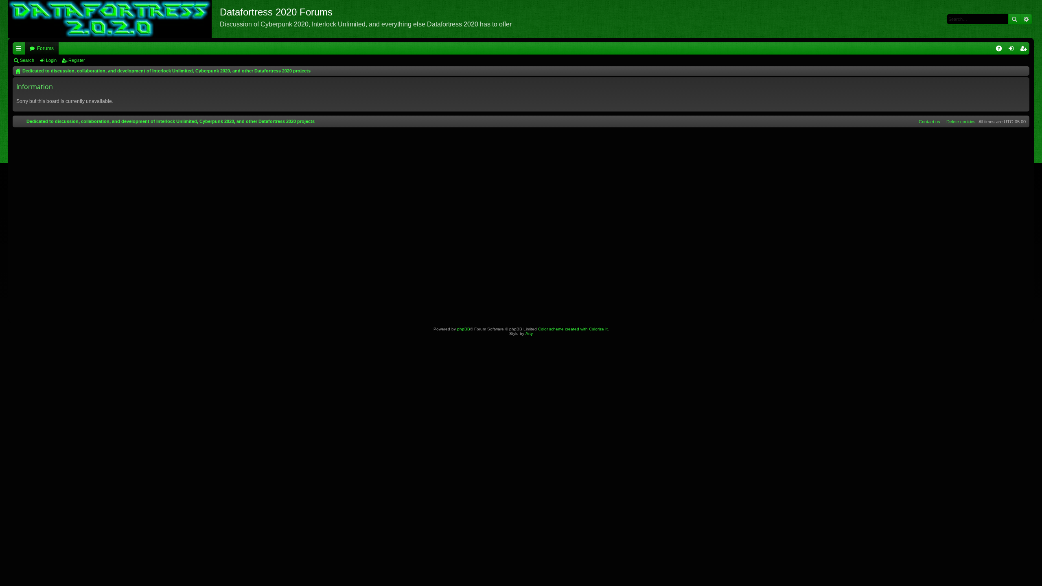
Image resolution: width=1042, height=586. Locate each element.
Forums (45, 48)
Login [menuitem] (1012, 50)
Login (51, 60)
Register (76, 60)
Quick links (20, 50)
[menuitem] (959, 121)
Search (1014, 19)
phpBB (463, 329)
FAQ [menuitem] (1001, 50)
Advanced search (1025, 19)
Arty (529, 333)
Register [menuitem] (1024, 50)
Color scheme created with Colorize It (573, 329)
